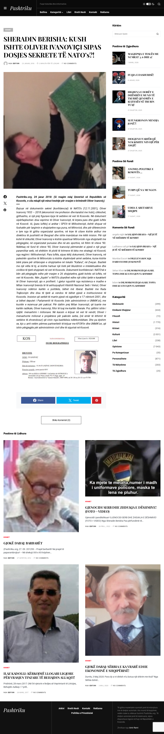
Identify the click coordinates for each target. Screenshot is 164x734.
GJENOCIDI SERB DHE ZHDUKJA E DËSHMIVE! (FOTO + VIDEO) (120, 509)
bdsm (115, 282)
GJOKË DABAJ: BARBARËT (23, 543)
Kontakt (86, 708)
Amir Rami (133, 728)
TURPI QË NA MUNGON (142, 190)
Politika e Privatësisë (82, 713)
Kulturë (116, 334)
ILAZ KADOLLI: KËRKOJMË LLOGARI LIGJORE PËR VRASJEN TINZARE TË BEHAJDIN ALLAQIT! (39, 675)
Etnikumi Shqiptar (121, 310)
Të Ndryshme (119, 364)
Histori (115, 322)
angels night (118, 234)
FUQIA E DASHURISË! (141, 75)
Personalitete (119, 358)
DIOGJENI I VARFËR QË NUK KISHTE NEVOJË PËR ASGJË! (143, 142)
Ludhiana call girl (120, 246)
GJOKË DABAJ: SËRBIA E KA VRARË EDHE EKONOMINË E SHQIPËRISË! (116, 668)
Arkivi (61, 708)
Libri (114, 340)
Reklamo (97, 708)
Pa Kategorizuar (120, 352)
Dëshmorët (118, 304)
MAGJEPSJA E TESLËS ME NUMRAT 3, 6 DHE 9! (143, 55)
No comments (70, 63)
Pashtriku (21, 7)
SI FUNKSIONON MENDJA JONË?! (143, 122)
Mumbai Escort (119, 258)
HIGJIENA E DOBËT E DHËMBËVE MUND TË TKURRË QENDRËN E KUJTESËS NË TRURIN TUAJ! (141, 98)
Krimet (8, 30)
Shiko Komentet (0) (61, 420)
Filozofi (116, 316)
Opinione (117, 346)
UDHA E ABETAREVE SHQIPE (140, 209)
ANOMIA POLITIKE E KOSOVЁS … (140, 170)
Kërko (157, 34)
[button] (5, 8)
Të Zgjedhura (119, 371)
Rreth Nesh (73, 708)
